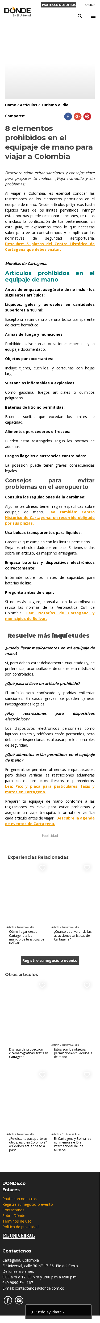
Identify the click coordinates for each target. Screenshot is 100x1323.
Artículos (28, 104)
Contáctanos (13, 1209)
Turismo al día (54, 104)
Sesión (90, 5)
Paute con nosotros (19, 1198)
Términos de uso (17, 1221)
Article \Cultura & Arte (65, 1134)
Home (10, 104)
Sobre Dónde (13, 1215)
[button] (68, 116)
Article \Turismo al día (20, 927)
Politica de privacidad (20, 1226)
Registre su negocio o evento (49, 960)
